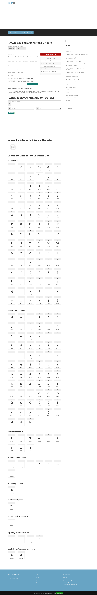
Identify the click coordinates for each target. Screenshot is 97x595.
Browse (76, 4)
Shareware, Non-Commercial (72, 79)
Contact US (82, 4)
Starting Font (66, 577)
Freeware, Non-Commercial (71, 76)
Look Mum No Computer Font (70, 584)
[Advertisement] (48, 18)
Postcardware (68, 108)
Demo (66, 84)
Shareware (67, 111)
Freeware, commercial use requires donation (75, 82)
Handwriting (11, 48)
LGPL (66, 105)
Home (71, 4)
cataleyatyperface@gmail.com (15, 69)
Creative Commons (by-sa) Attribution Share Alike (76, 54)
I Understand (60, 593)
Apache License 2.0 (69, 51)
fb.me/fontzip (12, 577)
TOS (88, 4)
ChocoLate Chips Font (68, 581)
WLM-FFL (67, 92)
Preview (12, 112)
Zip (11, 3)
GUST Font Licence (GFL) (70, 97)
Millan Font (65, 579)
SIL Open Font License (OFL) (71, 95)
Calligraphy (18, 48)
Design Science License (70, 87)
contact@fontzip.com (14, 578)
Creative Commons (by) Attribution (73, 61)
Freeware (67, 100)
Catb (24, 48)
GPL (66, 103)
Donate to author (32, 84)
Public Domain (68, 90)
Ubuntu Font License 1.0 (71, 49)
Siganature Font (66, 582)
